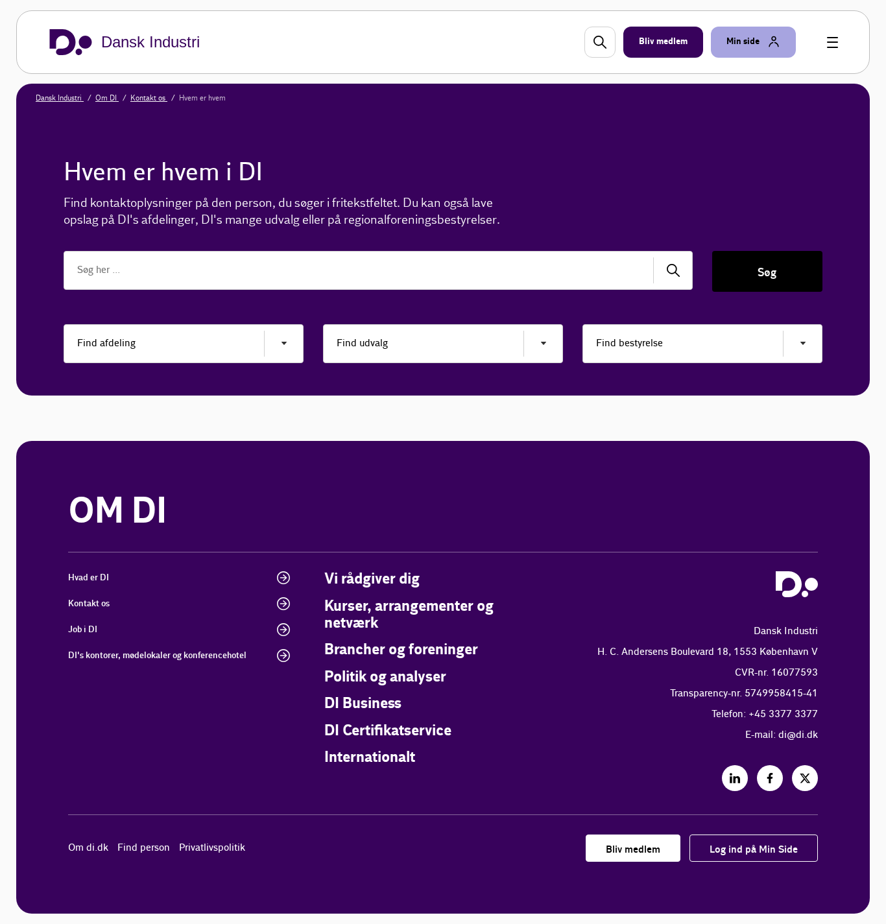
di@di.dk (798, 735)
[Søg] (673, 270)
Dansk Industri (60, 97)
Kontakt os (148, 97)
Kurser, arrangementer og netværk (409, 615)
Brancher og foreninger (401, 650)
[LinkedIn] (735, 778)
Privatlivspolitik (212, 848)
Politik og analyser (385, 677)
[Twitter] (805, 778)
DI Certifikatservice (387, 731)
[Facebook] (770, 778)
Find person (143, 848)
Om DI (107, 97)
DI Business (362, 703)
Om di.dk (88, 848)
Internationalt (369, 757)
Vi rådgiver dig (372, 579)
